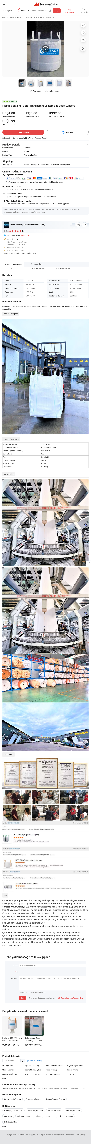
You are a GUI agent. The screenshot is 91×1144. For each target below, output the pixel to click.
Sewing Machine (8, 1065)
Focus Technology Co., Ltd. (30, 1135)
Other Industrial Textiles (54, 1065)
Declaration (70, 1135)
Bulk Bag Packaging (65, 1116)
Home (4, 17)
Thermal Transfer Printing (55, 1099)
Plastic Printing (50, 17)
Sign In (6, 253)
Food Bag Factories (73, 1110)
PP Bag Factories (54, 1110)
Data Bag (49, 1116)
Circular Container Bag (32, 1074)
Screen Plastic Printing (12, 1099)
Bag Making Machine (74, 1065)
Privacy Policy (80, 1135)
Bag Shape (8, 1116)
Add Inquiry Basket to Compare (46, 91)
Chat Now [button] (69, 132)
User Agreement (59, 1135)
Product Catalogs (35, 1061)
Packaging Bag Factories (13, 1110)
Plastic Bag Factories (35, 1110)
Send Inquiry (23, 132)
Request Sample (41, 138)
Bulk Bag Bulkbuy (10, 1122)
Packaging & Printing (15, 17)
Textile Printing (72, 1070)
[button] (81, 269)
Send (23, 998)
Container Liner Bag (53, 1074)
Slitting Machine (8, 1070)
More (4, 1078)
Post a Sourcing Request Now (70, 998)
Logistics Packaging (31, 1065)
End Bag (38, 1116)
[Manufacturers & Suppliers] (45, 4)
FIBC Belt (70, 1074)
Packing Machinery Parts (33, 1070)
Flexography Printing (33, 1099)
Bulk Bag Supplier (23, 1116)
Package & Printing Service (33, 17)
